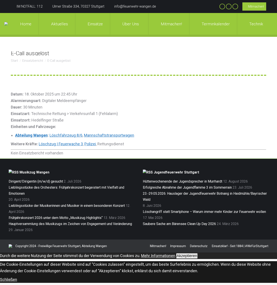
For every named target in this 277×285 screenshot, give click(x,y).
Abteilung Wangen (31, 135)
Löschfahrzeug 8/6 (66, 135)
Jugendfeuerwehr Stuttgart (176, 172)
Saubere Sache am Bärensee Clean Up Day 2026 (179, 224)
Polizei (90, 144)
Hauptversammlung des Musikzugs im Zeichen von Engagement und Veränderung (70, 224)
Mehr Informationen (158, 255)
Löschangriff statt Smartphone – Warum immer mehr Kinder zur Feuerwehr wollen (204, 212)
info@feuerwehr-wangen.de (135, 6)
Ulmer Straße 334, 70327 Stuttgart (78, 6)
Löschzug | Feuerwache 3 (61, 144)
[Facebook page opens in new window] (222, 6)
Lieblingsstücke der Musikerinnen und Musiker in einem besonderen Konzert (67, 206)
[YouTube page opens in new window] (235, 6)
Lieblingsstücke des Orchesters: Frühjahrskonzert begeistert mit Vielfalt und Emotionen (66, 190)
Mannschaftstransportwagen (109, 135)
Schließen (8, 279)
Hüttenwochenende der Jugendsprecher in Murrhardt (182, 181)
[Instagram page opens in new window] (229, 6)
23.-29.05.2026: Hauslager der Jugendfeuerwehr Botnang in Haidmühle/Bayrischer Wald (205, 196)
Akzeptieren (187, 256)
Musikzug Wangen (34, 172)
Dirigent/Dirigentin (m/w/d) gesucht (36, 181)
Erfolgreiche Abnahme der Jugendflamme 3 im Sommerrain (187, 187)
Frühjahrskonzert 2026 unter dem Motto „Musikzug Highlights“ (56, 218)
